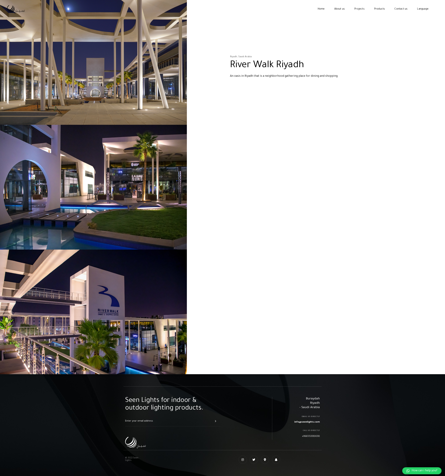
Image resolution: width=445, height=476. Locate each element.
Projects (359, 9)
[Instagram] (242, 459)
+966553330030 (311, 436)
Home (321, 9)
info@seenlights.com (307, 422)
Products (379, 9)
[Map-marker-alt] (265, 459)
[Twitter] (254, 459)
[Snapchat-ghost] (276, 459)
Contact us (400, 9)
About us (339, 9)
